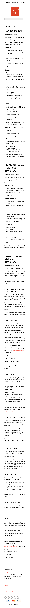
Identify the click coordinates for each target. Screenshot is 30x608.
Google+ (18, 597)
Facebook (5, 597)
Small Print (7, 589)
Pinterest (15, 597)
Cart (23, 2)
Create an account (14, 2)
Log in (7, 2)
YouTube (8, 597)
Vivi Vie (6, 572)
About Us (6, 587)
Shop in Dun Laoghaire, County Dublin (13, 591)
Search (6, 585)
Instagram (12, 597)
